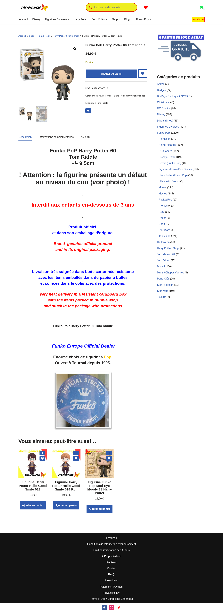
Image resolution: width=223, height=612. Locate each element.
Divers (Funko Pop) (170, 163)
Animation (164, 138)
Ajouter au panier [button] (32, 505)
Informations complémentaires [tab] (56, 137)
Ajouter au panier (111, 73)
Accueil (23, 19)
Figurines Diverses (168, 126)
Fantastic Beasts (170, 181)
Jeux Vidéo (163, 260)
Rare (161, 211)
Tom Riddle (102, 103)
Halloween (163, 242)
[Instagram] (111, 607)
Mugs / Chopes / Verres (170, 272)
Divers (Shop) (165, 120)
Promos (163, 205)
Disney (36, 19)
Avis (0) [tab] (85, 137)
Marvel (163, 187)
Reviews (111, 562)
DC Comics (163, 108)
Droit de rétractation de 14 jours (111, 550)
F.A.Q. (111, 574)
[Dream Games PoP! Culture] (34, 7)
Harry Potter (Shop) (136, 95)
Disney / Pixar (167, 157)
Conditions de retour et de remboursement (111, 544)
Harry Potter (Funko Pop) (66, 36)
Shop (31, 36)
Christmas (163, 102)
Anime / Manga (167, 144)
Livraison (111, 538)
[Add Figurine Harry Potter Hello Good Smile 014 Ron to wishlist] (76, 458)
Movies (163, 193)
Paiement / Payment (111, 586)
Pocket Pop (165, 199)
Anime (161, 84)
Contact (111, 568)
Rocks (162, 218)
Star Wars (164, 230)
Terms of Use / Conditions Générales (111, 598)
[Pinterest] (118, 607)
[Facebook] (104, 607)
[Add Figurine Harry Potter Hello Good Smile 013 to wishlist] (42, 458)
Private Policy (111, 592)
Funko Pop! (44, 36)
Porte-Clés (163, 278)
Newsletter (111, 580)
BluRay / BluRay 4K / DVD (172, 96)
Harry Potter (80, 19)
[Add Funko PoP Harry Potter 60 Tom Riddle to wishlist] (142, 73)
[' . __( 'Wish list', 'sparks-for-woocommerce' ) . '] (146, 7)
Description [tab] (25, 137)
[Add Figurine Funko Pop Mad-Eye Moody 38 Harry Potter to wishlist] (109, 458)
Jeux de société (166, 254)
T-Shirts (161, 297)
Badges (161, 90)
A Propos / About (111, 556)
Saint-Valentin (165, 284)
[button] (68, 19)
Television (164, 236)
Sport (162, 224)
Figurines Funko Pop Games (175, 169)
